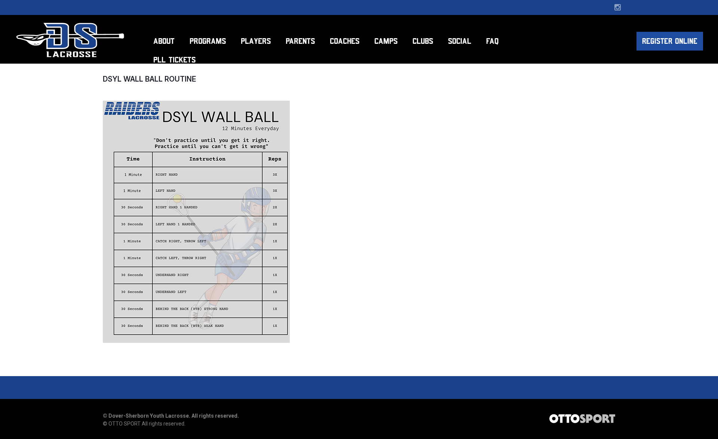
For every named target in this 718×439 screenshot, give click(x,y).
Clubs (422, 41)
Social (459, 41)
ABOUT (164, 41)
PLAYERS (256, 41)
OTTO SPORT (124, 424)
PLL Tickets (174, 59)
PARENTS (300, 41)
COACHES (344, 41)
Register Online (669, 41)
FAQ (492, 41)
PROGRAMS (208, 41)
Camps (386, 41)
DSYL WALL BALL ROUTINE (149, 78)
